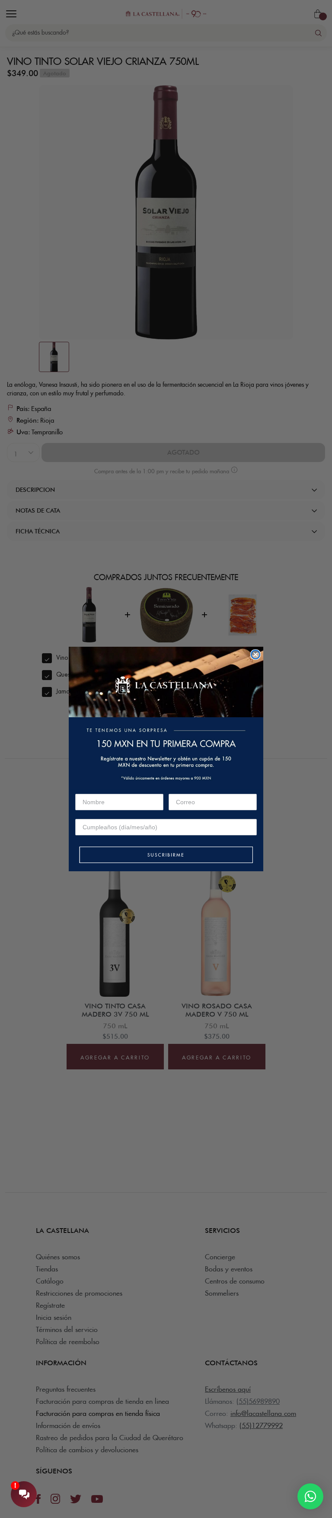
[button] (166, 855)
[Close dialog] (255, 654)
